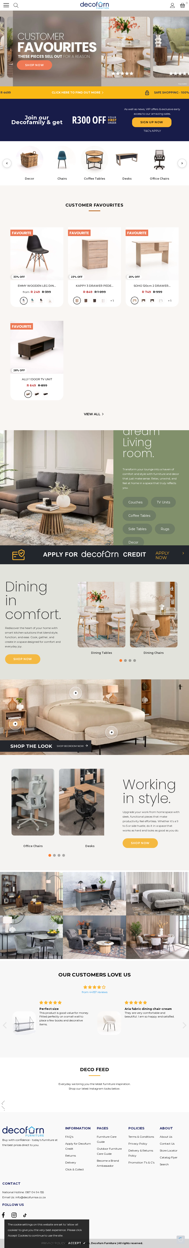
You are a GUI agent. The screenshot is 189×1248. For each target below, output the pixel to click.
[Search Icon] (16, 5)
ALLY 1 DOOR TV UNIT (37, 379)
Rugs (165, 529)
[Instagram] (14, 1215)
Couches (135, 502)
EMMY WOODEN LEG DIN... (37, 285)
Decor (133, 542)
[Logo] (94, 5)
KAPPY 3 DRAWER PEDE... (94, 285)
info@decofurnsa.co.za (30, 1197)
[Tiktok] (25, 1215)
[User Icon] (172, 5)
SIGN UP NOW (151, 122)
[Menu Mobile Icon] (6, 5)
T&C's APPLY (152, 130)
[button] (183, 49)
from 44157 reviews (94, 992)
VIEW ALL (92, 414)
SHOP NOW (59, 65)
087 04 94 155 (34, 1192)
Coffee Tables (139, 516)
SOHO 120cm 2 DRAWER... (152, 285)
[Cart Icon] (183, 5)
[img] (94, 987)
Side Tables (137, 529)
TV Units (163, 502)
